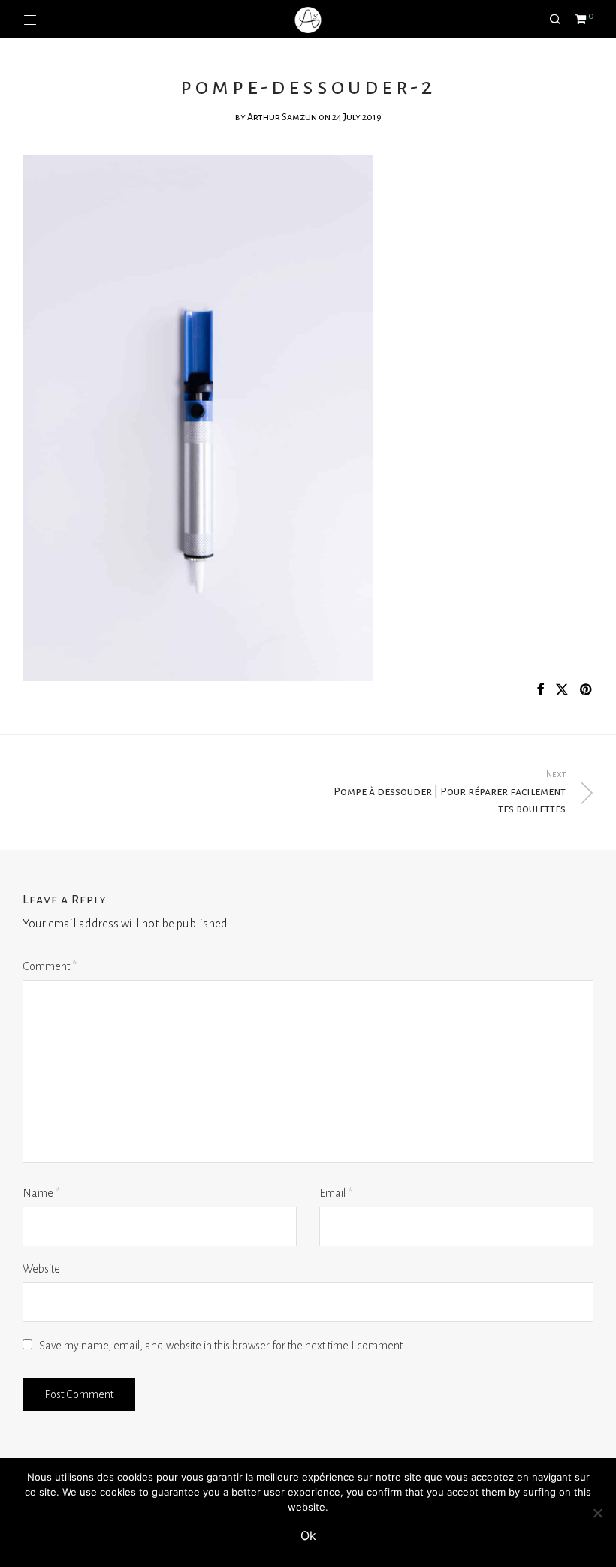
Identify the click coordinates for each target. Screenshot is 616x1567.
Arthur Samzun (282, 117)
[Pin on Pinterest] (586, 690)
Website (41, 1269)
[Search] (560, 19)
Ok (308, 1535)
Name (41, 1193)
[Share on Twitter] (562, 690)
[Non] (597, 1512)
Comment (50, 966)
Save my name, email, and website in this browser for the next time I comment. (222, 1345)
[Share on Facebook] (540, 690)
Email (335, 1193)
